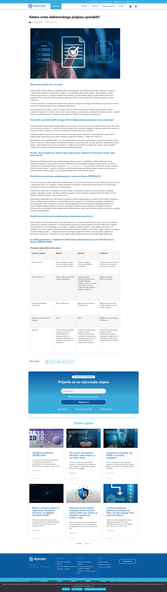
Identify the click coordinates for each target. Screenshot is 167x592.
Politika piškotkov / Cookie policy (95, 589)
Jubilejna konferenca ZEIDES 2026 (42, 454)
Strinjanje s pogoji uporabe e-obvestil (84, 397)
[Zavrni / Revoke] (164, 587)
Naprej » (88, 543)
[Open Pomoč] (98, 6)
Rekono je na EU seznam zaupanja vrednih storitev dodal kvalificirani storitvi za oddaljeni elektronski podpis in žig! (83, 513)
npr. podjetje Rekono (75, 166)
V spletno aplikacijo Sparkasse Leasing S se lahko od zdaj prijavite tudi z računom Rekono (120, 511)
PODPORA (56, 6)
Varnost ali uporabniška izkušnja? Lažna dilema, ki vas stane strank (82, 455)
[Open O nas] (124, 6)
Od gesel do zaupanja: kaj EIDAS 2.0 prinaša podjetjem (119, 455)
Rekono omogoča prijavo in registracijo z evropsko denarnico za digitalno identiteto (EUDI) (45, 511)
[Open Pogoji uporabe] (115, 6)
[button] (50, 362)
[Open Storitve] (88, 6)
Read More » (36, 471)
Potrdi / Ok (66, 589)
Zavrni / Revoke (77, 589)
